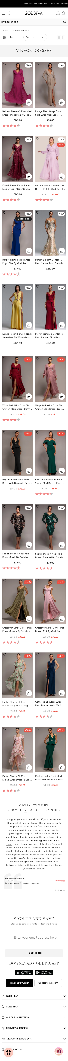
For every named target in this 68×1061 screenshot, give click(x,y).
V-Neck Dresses (21, 30)
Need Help (12, 996)
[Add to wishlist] (4, 64)
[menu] (3, 13)
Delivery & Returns (17, 1028)
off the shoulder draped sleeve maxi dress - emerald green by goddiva (50, 481)
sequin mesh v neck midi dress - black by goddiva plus (15, 555)
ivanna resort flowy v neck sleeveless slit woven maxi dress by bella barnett (16, 335)
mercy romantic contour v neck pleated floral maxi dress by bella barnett (49, 335)
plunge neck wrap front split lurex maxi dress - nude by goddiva (48, 113)
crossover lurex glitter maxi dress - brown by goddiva (17, 629)
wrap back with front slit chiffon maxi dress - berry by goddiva (16, 407)
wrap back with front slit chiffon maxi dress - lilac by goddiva (50, 407)
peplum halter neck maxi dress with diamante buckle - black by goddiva (17, 481)
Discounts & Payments (19, 1038)
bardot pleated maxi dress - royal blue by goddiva (16, 261)
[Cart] (63, 13)
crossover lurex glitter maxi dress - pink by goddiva (50, 629)
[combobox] (31, 22)
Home (6, 30)
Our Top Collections (18, 1017)
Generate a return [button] (48, 983)
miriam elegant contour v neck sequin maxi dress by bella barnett (49, 261)
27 (47, 810)
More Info (12, 1006)
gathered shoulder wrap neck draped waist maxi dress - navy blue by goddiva (48, 703)
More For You (14, 1049)
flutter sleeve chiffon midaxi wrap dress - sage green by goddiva (15, 704)
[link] (34, 882)
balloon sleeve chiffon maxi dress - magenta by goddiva (17, 113)
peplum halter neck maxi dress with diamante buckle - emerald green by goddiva (50, 778)
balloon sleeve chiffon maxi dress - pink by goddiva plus (50, 187)
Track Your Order (19, 983)
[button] (59, 37)
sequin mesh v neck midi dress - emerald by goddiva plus (50, 555)
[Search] (64, 22)
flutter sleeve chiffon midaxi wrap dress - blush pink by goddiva (16, 778)
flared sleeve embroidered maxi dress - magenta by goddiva (16, 187)
